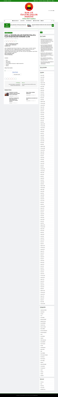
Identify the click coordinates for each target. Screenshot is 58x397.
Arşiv (42, 20)
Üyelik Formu (36, 20)
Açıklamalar (15, 20)
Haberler (29, 20)
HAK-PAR (22, 20)
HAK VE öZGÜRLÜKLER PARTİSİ (29, 14)
